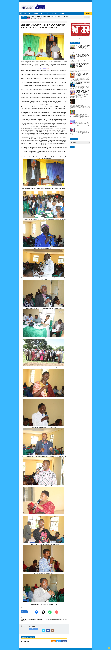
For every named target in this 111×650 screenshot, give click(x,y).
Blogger (53, 641)
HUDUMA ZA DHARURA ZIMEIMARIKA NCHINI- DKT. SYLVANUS (81, 112)
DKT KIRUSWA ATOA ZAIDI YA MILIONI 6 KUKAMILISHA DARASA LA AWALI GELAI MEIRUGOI (82, 55)
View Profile (34, 628)
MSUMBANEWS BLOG (25, 648)
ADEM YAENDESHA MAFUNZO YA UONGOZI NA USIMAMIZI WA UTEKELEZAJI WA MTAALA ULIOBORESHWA (82, 65)
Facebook (64, 641)
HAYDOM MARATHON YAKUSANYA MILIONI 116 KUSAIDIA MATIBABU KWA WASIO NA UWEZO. (82, 46)
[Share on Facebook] (36, 612)
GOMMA (88, 648)
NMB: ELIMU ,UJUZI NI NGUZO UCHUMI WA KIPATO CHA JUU (81, 121)
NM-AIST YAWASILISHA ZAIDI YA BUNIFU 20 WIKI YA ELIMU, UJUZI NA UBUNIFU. (82, 129)
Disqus (58, 641)
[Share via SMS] (56, 612)
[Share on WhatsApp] (50, 612)
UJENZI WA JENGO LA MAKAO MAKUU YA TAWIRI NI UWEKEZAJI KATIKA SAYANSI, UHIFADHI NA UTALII (53, 16)
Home (22, 1)
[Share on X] (43, 612)
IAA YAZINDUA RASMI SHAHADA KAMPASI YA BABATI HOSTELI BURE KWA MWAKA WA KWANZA (82, 91)
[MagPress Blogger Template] (38, 6)
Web (31, 1)
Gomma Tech (35, 1)
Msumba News (26, 1)
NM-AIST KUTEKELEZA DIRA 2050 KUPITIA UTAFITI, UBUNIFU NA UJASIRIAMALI (82, 74)
